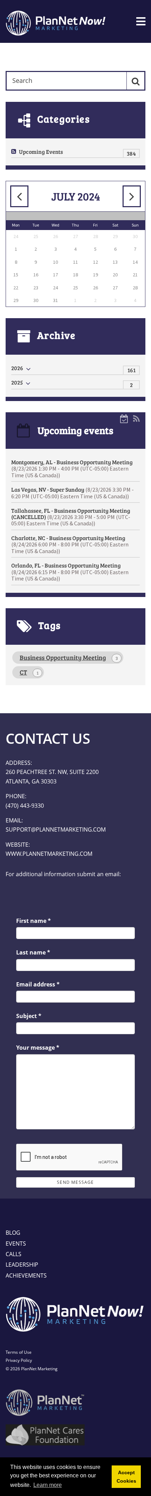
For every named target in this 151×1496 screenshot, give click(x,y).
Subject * (28, 1016)
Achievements (26, 1275)
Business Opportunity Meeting (69, 657)
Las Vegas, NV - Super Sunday (72, 493)
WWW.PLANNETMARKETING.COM (49, 854)
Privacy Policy (19, 1360)
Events (16, 1243)
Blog (13, 1232)
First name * (33, 921)
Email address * (38, 984)
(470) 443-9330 (25, 805)
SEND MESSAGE (75, 1182)
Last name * (33, 952)
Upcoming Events (41, 151)
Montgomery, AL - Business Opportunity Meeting (72, 468)
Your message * (37, 1047)
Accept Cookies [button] (126, 1477)
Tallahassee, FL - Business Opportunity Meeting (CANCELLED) (70, 517)
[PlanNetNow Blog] (56, 21)
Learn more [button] (47, 1485)
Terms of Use (19, 1352)
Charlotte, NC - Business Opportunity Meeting (70, 544)
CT (29, 672)
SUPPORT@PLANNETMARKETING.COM (56, 829)
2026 (17, 368)
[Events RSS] (136, 418)
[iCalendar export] (124, 418)
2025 (17, 382)
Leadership (22, 1264)
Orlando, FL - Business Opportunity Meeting (70, 572)
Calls (13, 1254)
